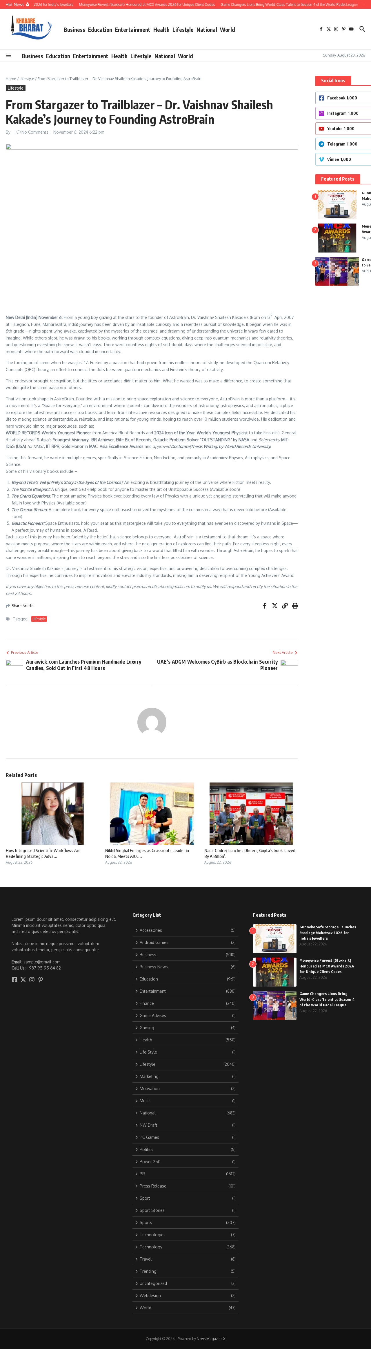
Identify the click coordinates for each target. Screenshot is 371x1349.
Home (11, 78)
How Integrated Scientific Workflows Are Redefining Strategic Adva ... (43, 853)
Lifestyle (183, 29)
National (207, 29)
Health (161, 29)
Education (100, 29)
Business (74, 29)
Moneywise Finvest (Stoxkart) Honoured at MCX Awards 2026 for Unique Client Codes (326, 966)
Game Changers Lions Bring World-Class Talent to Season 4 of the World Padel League (327, 999)
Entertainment (132, 29)
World (227, 29)
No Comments (34, 132)
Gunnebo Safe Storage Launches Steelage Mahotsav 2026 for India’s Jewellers (327, 933)
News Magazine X (211, 1339)
